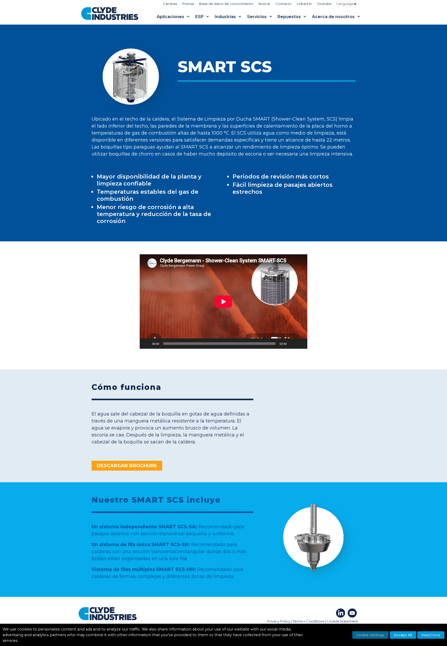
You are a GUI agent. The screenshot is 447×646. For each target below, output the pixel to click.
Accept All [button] (403, 635)
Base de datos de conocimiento (226, 4)
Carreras (170, 4)
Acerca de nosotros (333, 16)
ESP (199, 16)
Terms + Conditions (308, 621)
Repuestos (289, 16)
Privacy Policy (278, 621)
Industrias (225, 16)
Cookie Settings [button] (370, 635)
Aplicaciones (170, 16)
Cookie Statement (342, 621)
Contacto (283, 4)
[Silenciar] (292, 343)
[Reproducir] (146, 343)
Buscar (264, 4)
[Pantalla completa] (300, 343)
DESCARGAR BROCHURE (127, 466)
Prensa (188, 4)
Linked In (304, 4)
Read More (430, 635)
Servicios (257, 16)
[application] (223, 301)
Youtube (324, 4)
